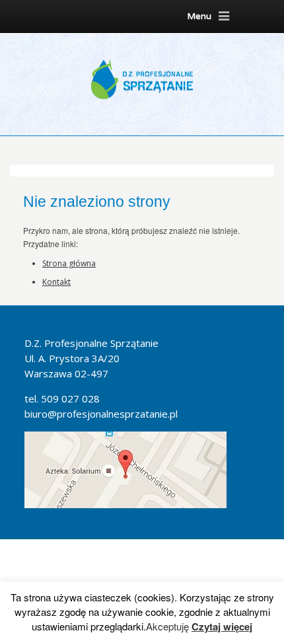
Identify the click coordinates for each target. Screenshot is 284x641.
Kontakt (56, 281)
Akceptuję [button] (167, 626)
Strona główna (69, 263)
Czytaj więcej (222, 626)
